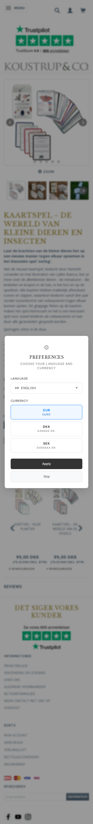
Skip (46, 476)
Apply (46, 464)
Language (19, 378)
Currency (19, 401)
